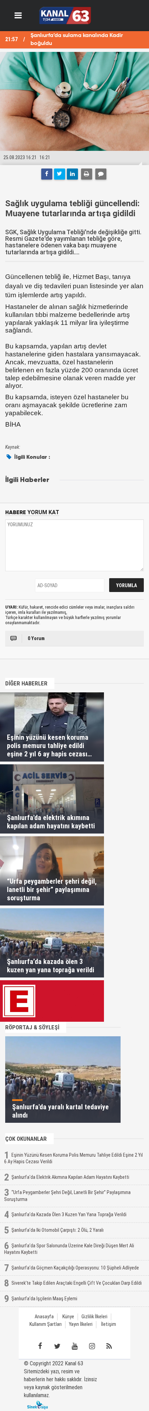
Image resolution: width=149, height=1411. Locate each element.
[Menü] (18, 15)
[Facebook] (46, 174)
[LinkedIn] (72, 174)
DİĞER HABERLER (26, 683)
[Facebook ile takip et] (40, 1346)
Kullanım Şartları (45, 1324)
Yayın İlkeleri (81, 1324)
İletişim (108, 1324)
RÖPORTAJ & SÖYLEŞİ (32, 1027)
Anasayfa (44, 1317)
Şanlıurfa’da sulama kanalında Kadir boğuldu (76, 39)
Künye (68, 1317)
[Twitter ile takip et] (57, 1346)
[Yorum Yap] (100, 174)
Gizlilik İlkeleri (94, 1317)
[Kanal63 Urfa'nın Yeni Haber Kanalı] (65, 15)
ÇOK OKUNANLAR (26, 1138)
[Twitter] (59, 174)
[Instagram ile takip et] (91, 1346)
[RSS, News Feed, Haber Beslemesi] (109, 1346)
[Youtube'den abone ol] (74, 1346)
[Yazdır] (86, 174)
